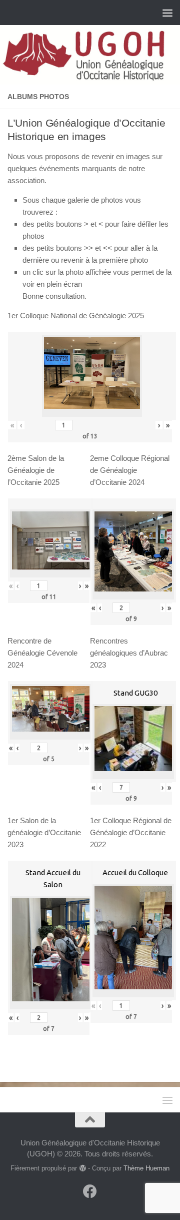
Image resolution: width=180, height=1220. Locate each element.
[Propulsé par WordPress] (82, 1168)
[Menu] (167, 12)
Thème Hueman (147, 1168)
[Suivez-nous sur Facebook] (90, 1191)
